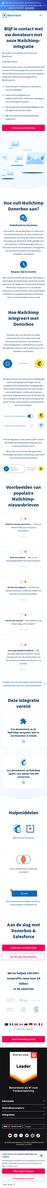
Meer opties (8, 1184)
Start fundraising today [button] (23, 1039)
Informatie (8, 1101)
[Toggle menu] (40, 15)
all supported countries (23, 1029)
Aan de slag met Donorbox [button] (23, 956)
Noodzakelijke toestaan (23, 1178)
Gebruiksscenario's (13, 1108)
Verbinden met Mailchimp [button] (23, 947)
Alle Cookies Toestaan (23, 1171)
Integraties (8, 1114)
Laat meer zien (12, 1166)
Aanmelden (29, 8)
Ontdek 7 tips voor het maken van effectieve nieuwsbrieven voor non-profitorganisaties (22, 684)
